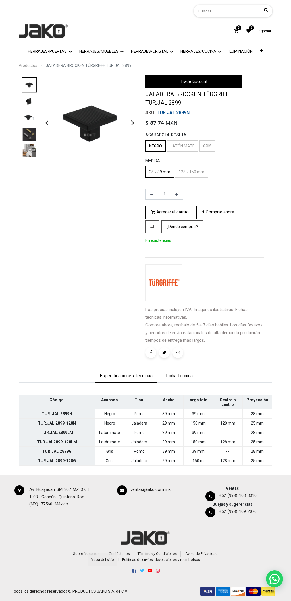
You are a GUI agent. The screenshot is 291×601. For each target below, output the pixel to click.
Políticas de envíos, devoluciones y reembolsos (161, 559)
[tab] (126, 376)
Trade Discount (193, 81)
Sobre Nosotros (86, 553)
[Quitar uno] (152, 194)
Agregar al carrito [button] (172, 212)
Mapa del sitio (102, 559)
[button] (261, 51)
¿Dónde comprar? (182, 226)
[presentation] (46, 122)
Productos (28, 65)
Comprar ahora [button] (219, 212)
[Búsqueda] (265, 10)
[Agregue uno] (177, 194)
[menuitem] (240, 51)
